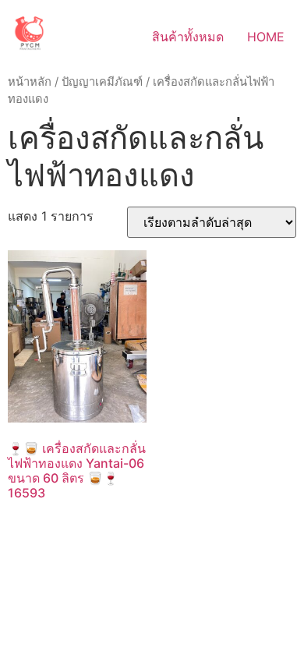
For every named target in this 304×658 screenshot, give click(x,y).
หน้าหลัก (29, 82)
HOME (266, 36)
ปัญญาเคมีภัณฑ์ (102, 82)
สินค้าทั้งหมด (188, 36)
